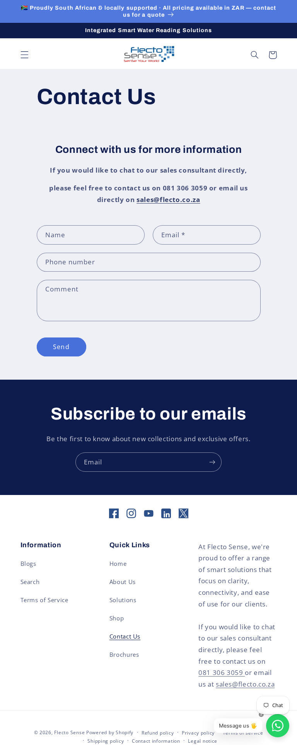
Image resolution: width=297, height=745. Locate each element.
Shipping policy (105, 741)
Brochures (124, 654)
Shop (116, 618)
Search (30, 582)
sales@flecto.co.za (245, 684)
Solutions (123, 600)
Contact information (156, 741)
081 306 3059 (221, 672)
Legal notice (202, 741)
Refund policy (158, 733)
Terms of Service (44, 600)
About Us (122, 582)
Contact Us (124, 636)
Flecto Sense (70, 732)
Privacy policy (198, 733)
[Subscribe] (212, 461)
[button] (24, 55)
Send (61, 347)
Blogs (28, 563)
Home (118, 563)
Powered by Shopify (109, 732)
